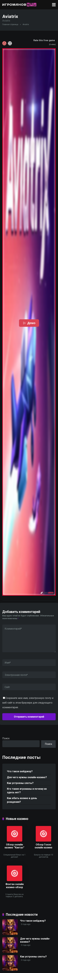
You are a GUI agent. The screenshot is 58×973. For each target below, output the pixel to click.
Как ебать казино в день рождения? (22, 800)
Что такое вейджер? (20, 771)
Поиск (6, 738)
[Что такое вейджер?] (10, 934)
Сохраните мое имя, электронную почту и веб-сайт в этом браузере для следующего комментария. (27, 703)
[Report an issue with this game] (4, 43)
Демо (31, 323)
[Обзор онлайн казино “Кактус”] (14, 840)
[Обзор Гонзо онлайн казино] (43, 840)
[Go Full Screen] (10, 43)
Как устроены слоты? (20, 783)
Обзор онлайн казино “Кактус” (14, 846)
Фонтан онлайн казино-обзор (14, 886)
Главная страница (10, 24)
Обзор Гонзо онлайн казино (43, 846)
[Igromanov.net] (19, 4)
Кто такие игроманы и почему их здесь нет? (27, 790)
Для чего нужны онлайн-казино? (27, 777)
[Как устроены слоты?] (10, 969)
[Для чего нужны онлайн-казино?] (10, 951)
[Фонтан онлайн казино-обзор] (14, 880)
